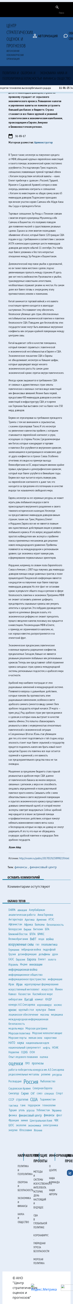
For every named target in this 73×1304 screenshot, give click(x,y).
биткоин (38, 929)
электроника (50, 1125)
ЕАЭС (11, 959)
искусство (47, 989)
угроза (30, 1110)
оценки (16, 1063)
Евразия (20, 959)
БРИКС (41, 934)
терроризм (34, 1105)
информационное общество (26, 974)
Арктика (29, 919)
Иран (19, 984)
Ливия (51, 1009)
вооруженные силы (21, 944)
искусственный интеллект (24, 989)
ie (70, 1173)
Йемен (59, 989)
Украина (56, 1110)
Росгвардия (15, 1081)
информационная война (23, 969)
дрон (55, 954)
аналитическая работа (22, 915)
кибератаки (15, 999)
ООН (32, 1052)
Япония (38, 1130)
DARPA (12, 910)
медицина (57, 1014)
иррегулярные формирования (41, 984)
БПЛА (32, 934)
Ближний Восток (18, 934)
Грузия (12, 954)
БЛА (47, 929)
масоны (44, 1014)
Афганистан (15, 924)
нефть (46, 1048)
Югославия (25, 1130)
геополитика (49, 944)
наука (20, 1042)
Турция (13, 1110)
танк (23, 1105)
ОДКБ (24, 1052)
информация (55, 979)
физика (13, 1115)
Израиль (13, 964)
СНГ (33, 1093)
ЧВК (56, 1120)
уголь (22, 1110)
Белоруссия (15, 929)
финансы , (22, 867)
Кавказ (12, 994)
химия (24, 1120)
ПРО (27, 1063)
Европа (31, 959)
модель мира (16, 1028)
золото (52, 959)
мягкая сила (35, 1038)
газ (37, 944)
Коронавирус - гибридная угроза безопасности (41, 1243)
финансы (49, 1115)
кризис (13, 1009)
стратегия (22, 1099)
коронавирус (44, 1005)
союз (39, 1093)
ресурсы (57, 1074)
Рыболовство (47, 1081)
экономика (34, 1125)
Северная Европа (42, 1088)
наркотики (50, 1038)
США (34, 1099)
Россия (31, 1081)
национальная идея (37, 1043)
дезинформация (27, 954)
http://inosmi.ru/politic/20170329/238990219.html (44, 858)
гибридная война (31, 949)
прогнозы (38, 1063)
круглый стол (26, 1010)
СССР (11, 1099)
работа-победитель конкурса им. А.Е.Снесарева (36, 1070)
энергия (13, 1130)
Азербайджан (37, 910)
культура (41, 1010)
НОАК (55, 1047)
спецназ (49, 1093)
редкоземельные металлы (24, 1074)
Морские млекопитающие (47, 1033)
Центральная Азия (41, 1120)
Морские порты (18, 1038)
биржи (27, 929)
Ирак (11, 984)
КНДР (48, 999)
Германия (14, 949)
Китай (28, 999)
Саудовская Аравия (20, 1088)
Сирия (25, 1093)
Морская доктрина (36, 1028)
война (50, 939)
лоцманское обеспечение (23, 1014)
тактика (13, 1105)
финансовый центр (43, 867)
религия (45, 1074)
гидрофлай (49, 949)
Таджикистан (48, 1099)
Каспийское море (43, 994)
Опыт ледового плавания (23, 1057)
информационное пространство (27, 979)
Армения (41, 919)
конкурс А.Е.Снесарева (22, 1004)
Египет (42, 959)
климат (39, 999)
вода (41, 939)
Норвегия (14, 1052)
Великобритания (18, 939)
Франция (14, 1120)
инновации (35, 964)
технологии (49, 1105)
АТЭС (51, 919)
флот (59, 1115)
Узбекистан (43, 1110)
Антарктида (16, 919)
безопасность (55, 924)
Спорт (59, 1093)
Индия (23, 964)
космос (58, 1005)
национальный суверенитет (25, 1047)
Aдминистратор (43, 142)
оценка (44, 1057)
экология (21, 1125)
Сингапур (14, 1093)
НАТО (12, 1042)
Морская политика (19, 1033)
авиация (22, 910)
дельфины (44, 954)
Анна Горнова (45, 915)
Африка (28, 924)
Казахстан (24, 994)
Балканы (40, 924)
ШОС (11, 1125)
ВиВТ (33, 939)
